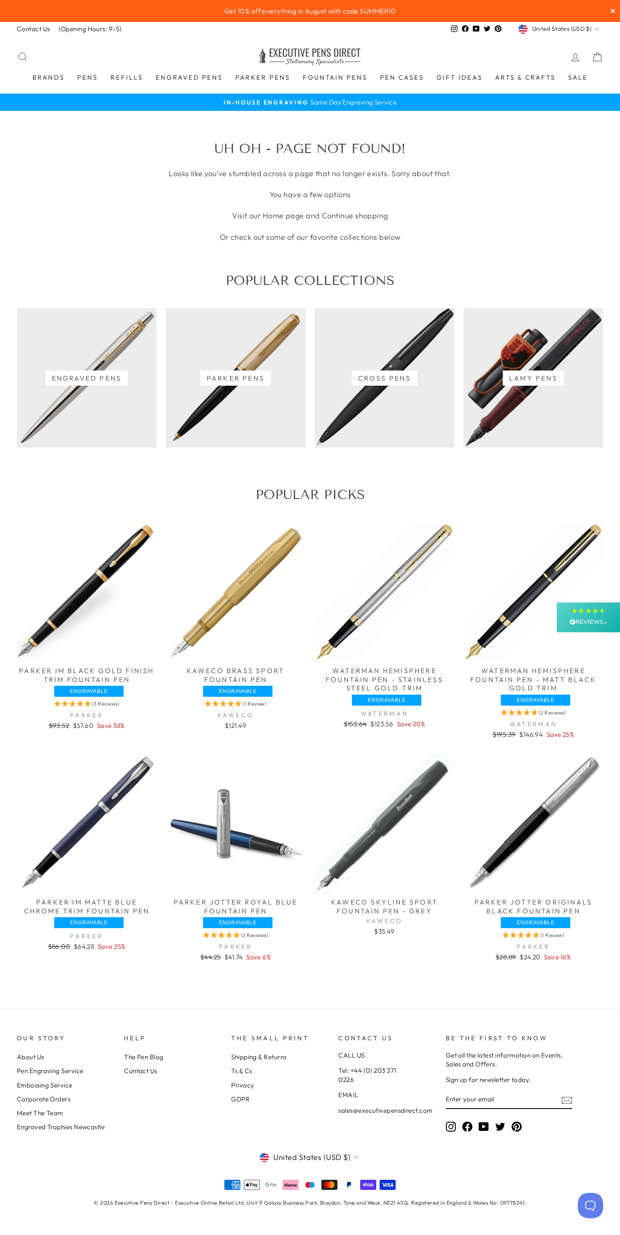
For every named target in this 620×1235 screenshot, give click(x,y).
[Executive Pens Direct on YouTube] (484, 1127)
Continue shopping (355, 215)
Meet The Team (40, 1113)
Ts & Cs (241, 1071)
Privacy (242, 1085)
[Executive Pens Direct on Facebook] (467, 1127)
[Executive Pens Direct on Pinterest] (517, 1127)
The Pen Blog (143, 1057)
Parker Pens (262, 77)
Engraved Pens (189, 77)
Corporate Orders (43, 1099)
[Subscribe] (566, 1100)
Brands (48, 77)
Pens (87, 77)
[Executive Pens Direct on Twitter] (500, 1127)
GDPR (240, 1099)
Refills (127, 77)
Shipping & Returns (258, 1057)
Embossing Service (45, 1085)
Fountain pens (335, 77)
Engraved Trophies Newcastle (61, 1127)
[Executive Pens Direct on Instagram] (451, 1127)
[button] (86, 704)
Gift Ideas (460, 77)
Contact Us (33, 29)
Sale (578, 77)
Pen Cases (402, 77)
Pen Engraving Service (50, 1071)
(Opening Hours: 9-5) (90, 29)
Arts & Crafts (525, 77)
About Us (30, 1057)
